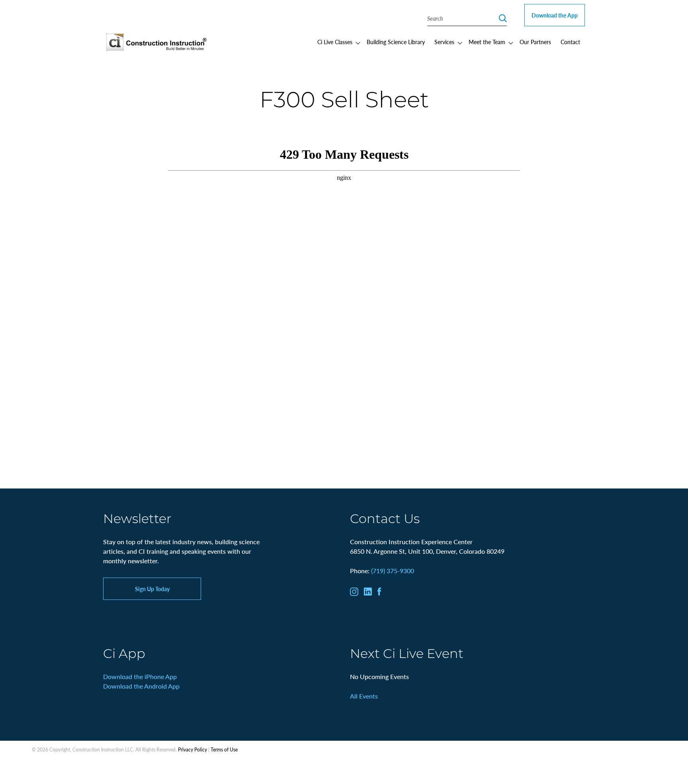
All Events (364, 696)
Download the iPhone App (140, 676)
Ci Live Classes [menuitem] (334, 42)
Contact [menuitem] (570, 42)
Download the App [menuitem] (555, 15)
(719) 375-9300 (392, 570)
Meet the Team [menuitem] (487, 42)
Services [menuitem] (444, 42)
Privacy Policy (192, 749)
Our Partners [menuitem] (535, 42)
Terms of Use (224, 749)
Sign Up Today (152, 589)
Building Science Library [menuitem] (396, 42)
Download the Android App (141, 686)
